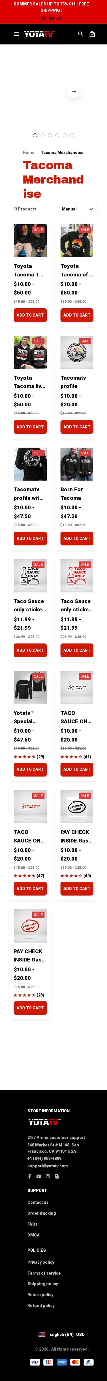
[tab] (35, 135)
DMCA (33, 1235)
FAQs (32, 1224)
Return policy (40, 1294)
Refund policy (40, 1305)
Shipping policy (42, 1283)
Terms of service (44, 1273)
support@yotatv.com (47, 1166)
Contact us (38, 1202)
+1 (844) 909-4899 (44, 1158)
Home (29, 152)
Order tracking (41, 1213)
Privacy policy (40, 1262)
